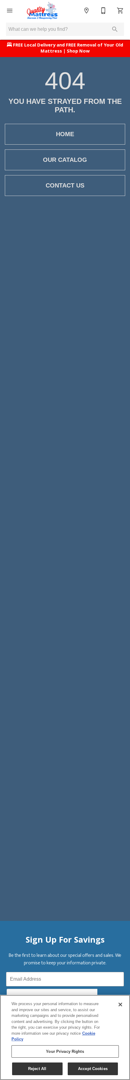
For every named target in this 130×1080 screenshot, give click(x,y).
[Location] (86, 10)
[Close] (120, 1004)
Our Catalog (65, 159)
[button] (9, 10)
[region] (65, 1037)
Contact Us (65, 185)
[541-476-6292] (103, 10)
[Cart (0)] (120, 10)
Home (65, 134)
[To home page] (42, 11)
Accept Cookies (93, 1068)
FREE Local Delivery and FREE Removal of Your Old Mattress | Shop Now (67, 49)
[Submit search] (115, 29)
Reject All (37, 1068)
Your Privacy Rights (65, 1051)
